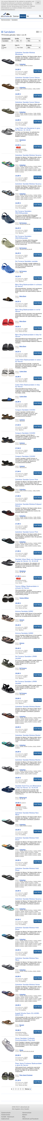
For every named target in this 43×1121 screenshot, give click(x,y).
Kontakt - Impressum (7, 1117)
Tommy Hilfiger (24, 598)
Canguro (22, 419)
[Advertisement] (21, 25)
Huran (21, 1050)
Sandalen (15, 20)
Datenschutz (5, 1119)
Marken (24, 1115)
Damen (16, 16)
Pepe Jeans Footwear (25, 1075)
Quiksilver (22, 64)
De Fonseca (23, 223)
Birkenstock (23, 797)
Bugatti (21, 1025)
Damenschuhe (6, 1112)
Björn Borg (22, 296)
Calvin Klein (23, 371)
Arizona (21, 620)
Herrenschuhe (5, 20)
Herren (23, 16)
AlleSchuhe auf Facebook (30, 1119)
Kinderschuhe (5, 1115)
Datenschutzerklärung (8, 9)
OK (38, 2)
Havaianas (22, 140)
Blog (23, 1117)
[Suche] (40, 16)
